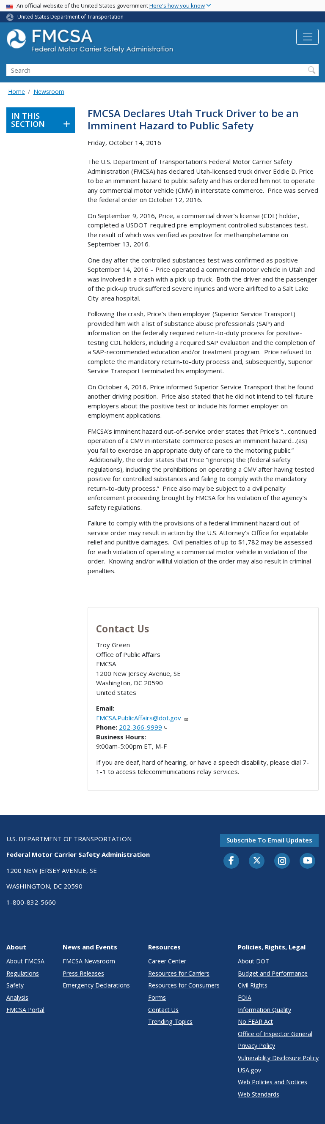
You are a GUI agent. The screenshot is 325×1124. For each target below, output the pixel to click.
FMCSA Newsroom (89, 961)
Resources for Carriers (178, 973)
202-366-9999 (140, 727)
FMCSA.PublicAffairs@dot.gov (138, 718)
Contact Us (163, 1010)
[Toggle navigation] (307, 37)
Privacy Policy (256, 1046)
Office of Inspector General (275, 1034)
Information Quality (264, 1010)
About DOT (253, 961)
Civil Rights (252, 985)
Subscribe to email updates (269, 840)
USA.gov (249, 1070)
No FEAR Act (255, 1021)
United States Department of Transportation (70, 16)
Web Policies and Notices (272, 1082)
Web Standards (258, 1094)
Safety (15, 985)
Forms (157, 997)
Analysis (17, 997)
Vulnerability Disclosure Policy (278, 1058)
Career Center (167, 961)
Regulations (22, 973)
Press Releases (83, 973)
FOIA (244, 997)
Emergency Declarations (96, 985)
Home (16, 92)
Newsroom (48, 92)
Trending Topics (170, 1021)
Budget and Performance (273, 973)
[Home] (91, 43)
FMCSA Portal (25, 1010)
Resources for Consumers (184, 985)
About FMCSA (25, 961)
